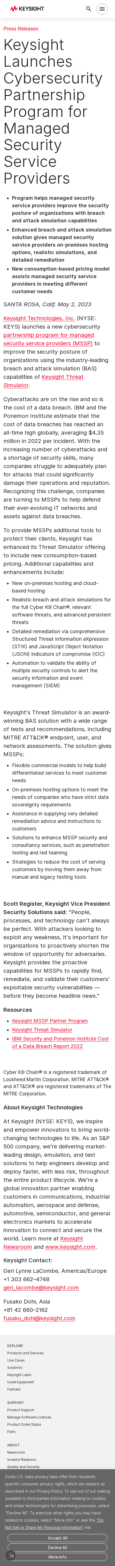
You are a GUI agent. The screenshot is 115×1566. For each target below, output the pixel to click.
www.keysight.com (70, 1247)
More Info (58, 1557)
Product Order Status (24, 1424)
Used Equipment (20, 1382)
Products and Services (25, 1353)
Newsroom (16, 1452)
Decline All (57, 1547)
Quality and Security (23, 1467)
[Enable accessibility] (11, 1555)
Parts (11, 1432)
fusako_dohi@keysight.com (39, 1318)
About (13, 1445)
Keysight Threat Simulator (42, 1030)
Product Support (20, 1410)
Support (15, 1403)
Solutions (15, 1367)
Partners (14, 1389)
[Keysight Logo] (29, 9)
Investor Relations (21, 1459)
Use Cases (16, 1360)
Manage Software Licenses (29, 1417)
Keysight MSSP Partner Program (50, 1021)
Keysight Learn (19, 1375)
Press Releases (20, 29)
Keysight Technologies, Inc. (39, 318)
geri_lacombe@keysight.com (41, 1287)
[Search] (88, 9)
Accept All (57, 1538)
